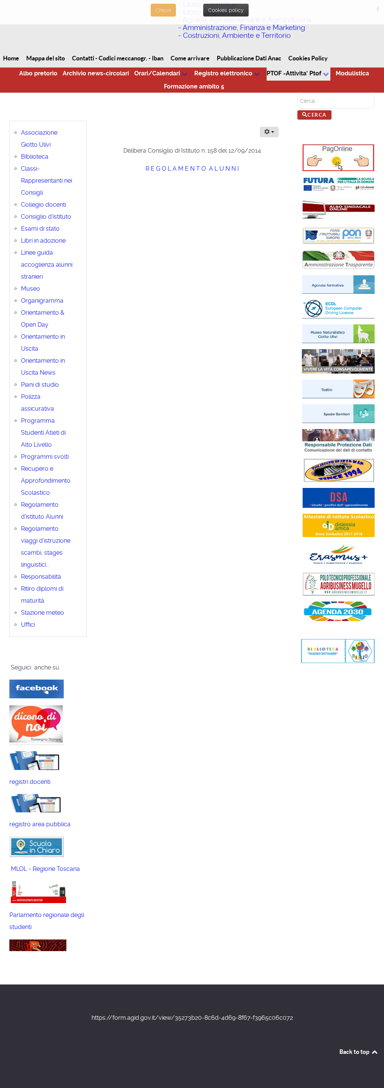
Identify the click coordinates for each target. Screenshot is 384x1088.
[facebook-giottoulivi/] (36, 688)
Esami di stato (40, 228)
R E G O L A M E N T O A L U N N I (192, 168)
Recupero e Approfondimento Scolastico (45, 480)
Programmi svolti (45, 456)
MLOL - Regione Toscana (44, 868)
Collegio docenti (43, 204)
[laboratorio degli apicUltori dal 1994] (338, 388)
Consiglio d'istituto (46, 216)
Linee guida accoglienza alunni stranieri (46, 264)
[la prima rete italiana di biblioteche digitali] (37, 891)
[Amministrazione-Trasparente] (338, 259)
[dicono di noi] (36, 724)
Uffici (28, 624)
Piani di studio (40, 384)
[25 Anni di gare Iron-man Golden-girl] (339, 469)
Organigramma (42, 300)
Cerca (317, 115)
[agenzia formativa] (338, 284)
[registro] (36, 760)
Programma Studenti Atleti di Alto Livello (43, 432)
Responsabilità (41, 576)
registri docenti (29, 781)
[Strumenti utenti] (269, 132)
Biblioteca (34, 156)
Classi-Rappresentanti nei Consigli (46, 180)
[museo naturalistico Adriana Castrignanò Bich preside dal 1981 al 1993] (338, 333)
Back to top (354, 1051)
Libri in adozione (43, 240)
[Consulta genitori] (338, 413)
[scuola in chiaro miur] (36, 846)
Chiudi (163, 10)
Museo (30, 288)
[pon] (338, 235)
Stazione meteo (42, 612)
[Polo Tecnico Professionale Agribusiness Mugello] (339, 583)
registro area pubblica (39, 824)
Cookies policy (226, 10)
